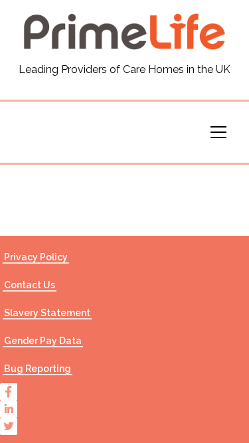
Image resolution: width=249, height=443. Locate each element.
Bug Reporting (37, 368)
